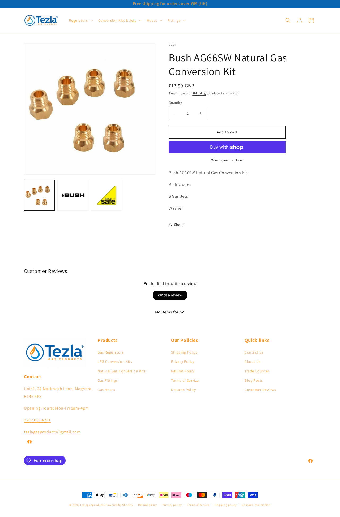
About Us (253, 361)
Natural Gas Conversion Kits (121, 371)
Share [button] (179, 224)
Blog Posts (254, 380)
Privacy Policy (182, 361)
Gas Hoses (106, 389)
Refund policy (147, 505)
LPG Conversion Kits (114, 361)
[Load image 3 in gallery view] (106, 195)
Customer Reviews (260, 389)
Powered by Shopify (119, 505)
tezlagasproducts (92, 505)
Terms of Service (185, 380)
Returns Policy (183, 389)
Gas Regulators (110, 352)
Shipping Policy (184, 352)
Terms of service (198, 505)
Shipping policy (226, 505)
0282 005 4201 (37, 420)
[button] (80, 20)
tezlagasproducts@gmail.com (52, 432)
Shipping (199, 93)
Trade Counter (257, 371)
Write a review (170, 295)
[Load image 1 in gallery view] (39, 195)
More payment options (227, 160)
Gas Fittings (107, 380)
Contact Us (254, 352)
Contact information (256, 505)
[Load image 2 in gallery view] (72, 195)
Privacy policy (172, 505)
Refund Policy (183, 371)
